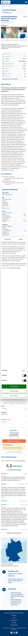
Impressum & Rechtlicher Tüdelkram (14, 613)
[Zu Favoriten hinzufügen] (26, 25)
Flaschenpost (14, 625)
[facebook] (11, 632)
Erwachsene (4, 414)
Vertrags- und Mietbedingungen (14, 451)
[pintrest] (17, 632)
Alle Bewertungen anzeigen (14, 533)
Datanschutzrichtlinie (15, 267)
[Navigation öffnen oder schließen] (26, 2)
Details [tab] (20, 239)
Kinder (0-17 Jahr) (5, 419)
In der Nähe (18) (6, 12)
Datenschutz (14, 620)
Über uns (14, 615)
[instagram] (14, 632)
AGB (14, 618)
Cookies (14, 622)
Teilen (25, 16)
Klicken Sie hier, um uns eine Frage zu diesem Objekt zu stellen (15, 580)
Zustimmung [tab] (7, 239)
